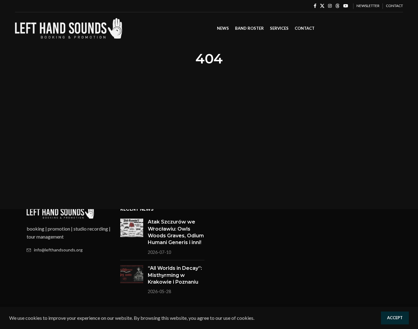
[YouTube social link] (345, 6)
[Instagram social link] (330, 6)
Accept (395, 317)
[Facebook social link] (315, 6)
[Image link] (60, 211)
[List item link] (69, 250)
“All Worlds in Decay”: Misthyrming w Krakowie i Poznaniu (175, 275)
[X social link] (322, 6)
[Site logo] (68, 28)
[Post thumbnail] (131, 237)
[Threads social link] (337, 6)
